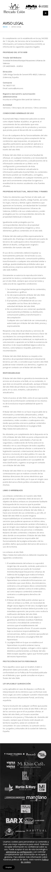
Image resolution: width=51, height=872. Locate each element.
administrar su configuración (19, 852)
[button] (45, 13)
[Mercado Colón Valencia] (14, 8)
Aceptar (9, 867)
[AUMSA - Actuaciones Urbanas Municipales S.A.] (37, 7)
